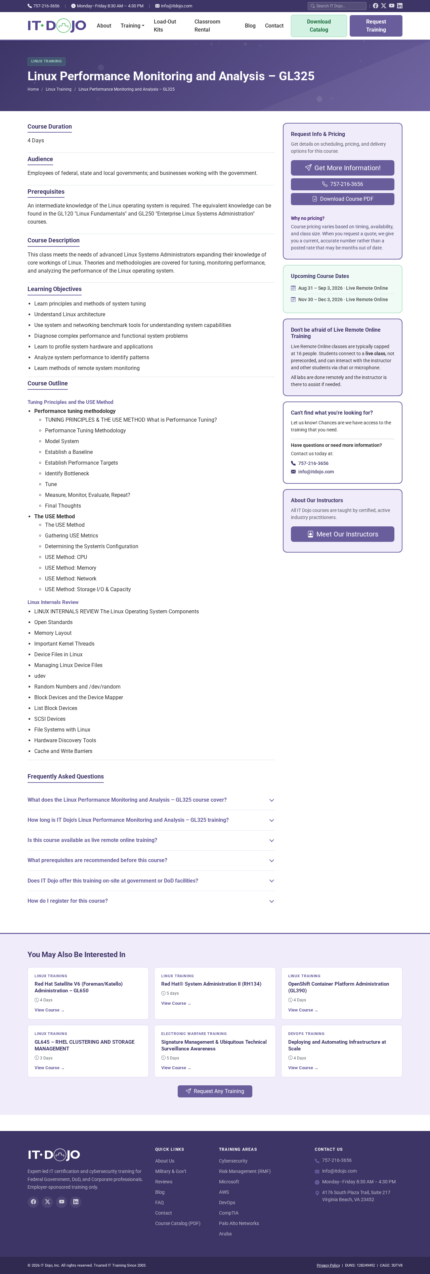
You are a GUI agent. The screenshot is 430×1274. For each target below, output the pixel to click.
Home (33, 89)
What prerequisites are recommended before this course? (97, 860)
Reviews (163, 1181)
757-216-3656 (46, 5)
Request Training (376, 25)
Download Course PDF (347, 199)
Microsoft (229, 1181)
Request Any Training (219, 1091)
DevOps (227, 1202)
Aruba (225, 1233)
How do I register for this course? (68, 901)
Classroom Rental (207, 25)
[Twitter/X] (383, 6)
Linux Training (59, 89)
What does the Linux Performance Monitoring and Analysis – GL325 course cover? (127, 800)
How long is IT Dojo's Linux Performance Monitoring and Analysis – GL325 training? (128, 820)
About (104, 25)
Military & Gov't (170, 1171)
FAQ (159, 1202)
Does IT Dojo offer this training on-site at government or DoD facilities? (113, 881)
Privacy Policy (328, 1265)
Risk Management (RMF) (245, 1171)
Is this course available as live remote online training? (92, 840)
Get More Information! (347, 168)
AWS (224, 1192)
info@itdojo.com (176, 5)
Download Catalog (319, 25)
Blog (250, 25)
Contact (274, 25)
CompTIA (229, 1213)
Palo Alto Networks (239, 1223)
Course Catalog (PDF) (178, 1223)
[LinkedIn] (399, 6)
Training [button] (130, 25)
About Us (164, 1161)
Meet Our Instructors (347, 534)
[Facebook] (375, 6)
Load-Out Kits (165, 25)
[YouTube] (391, 6)
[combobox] (339, 6)
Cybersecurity (233, 1161)
